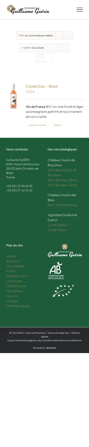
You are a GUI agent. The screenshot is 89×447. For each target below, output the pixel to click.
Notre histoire (16, 286)
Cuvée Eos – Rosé (42, 86)
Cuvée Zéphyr (58, 225)
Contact (12, 301)
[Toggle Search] (65, 9)
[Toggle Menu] (80, 9)
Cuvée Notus (57, 230)
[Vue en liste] (48, 58)
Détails (57, 125)
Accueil (11, 256)
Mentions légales (18, 306)
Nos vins (12, 296)
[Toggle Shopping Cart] (52, 9)
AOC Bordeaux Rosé (62, 185)
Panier (11, 271)
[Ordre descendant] (69, 35)
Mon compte (15, 266)
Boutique (12, 261)
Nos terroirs (14, 291)
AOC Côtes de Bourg (62, 205)
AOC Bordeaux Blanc (62, 180)
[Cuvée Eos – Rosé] (13, 96)
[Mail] (7, 199)
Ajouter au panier (38, 125)
